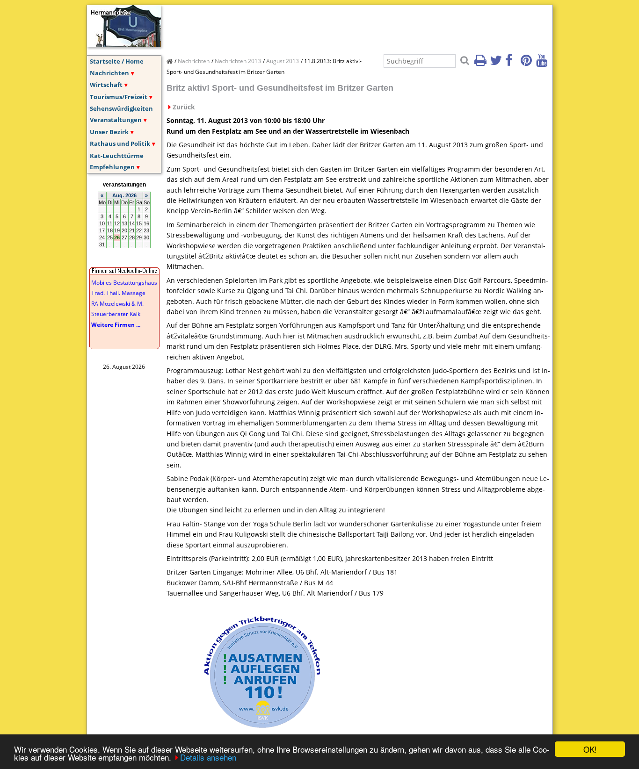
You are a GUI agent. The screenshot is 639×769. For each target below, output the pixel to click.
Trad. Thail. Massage (118, 293)
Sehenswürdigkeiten (121, 108)
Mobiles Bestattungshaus (124, 283)
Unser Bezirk (109, 132)
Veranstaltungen (116, 119)
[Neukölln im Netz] (124, 44)
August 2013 (282, 61)
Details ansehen (208, 757)
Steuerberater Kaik (115, 314)
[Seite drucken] (481, 63)
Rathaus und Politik (120, 143)
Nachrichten (109, 73)
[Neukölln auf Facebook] (512, 63)
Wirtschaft (106, 84)
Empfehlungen (112, 167)
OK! (590, 749)
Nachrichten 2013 (238, 61)
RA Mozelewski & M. (117, 304)
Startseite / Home (117, 61)
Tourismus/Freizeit (118, 97)
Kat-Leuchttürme (117, 155)
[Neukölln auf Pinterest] (528, 63)
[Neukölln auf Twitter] (497, 63)
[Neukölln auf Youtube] (543, 63)
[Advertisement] (337, 26)
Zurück (184, 106)
